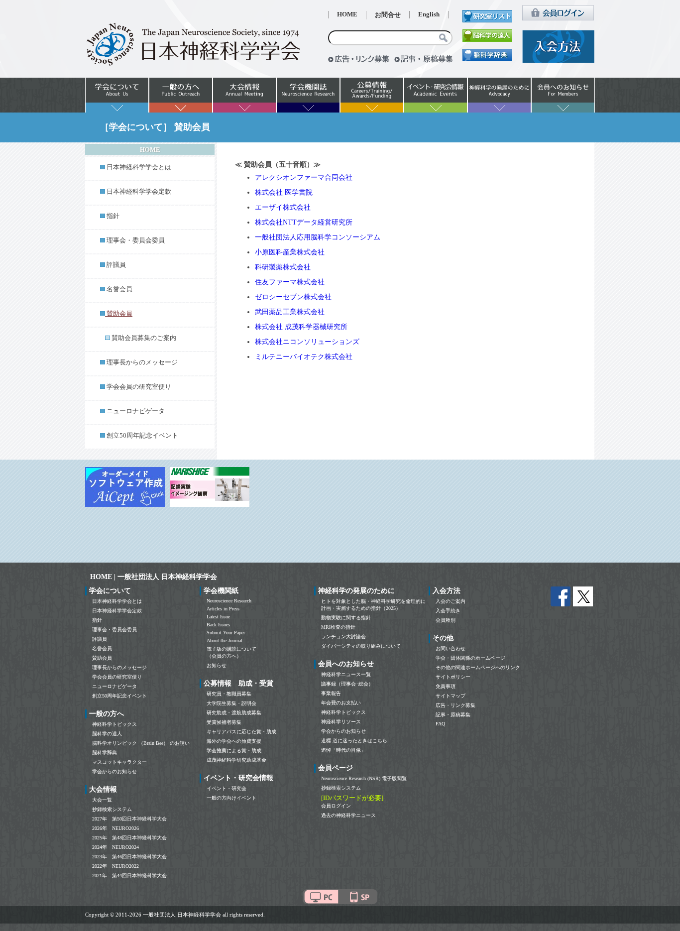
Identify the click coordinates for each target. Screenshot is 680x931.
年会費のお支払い (341, 702)
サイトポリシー (453, 677)
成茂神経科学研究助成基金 (236, 760)
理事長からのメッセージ (142, 362)
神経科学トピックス (114, 724)
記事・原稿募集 (453, 714)
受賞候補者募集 (224, 722)
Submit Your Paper (226, 632)
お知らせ (217, 665)
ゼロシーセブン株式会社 (293, 297)
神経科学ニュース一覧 (346, 674)
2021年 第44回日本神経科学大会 (129, 875)
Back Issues (218, 624)
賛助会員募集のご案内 (144, 338)
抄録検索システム (112, 809)
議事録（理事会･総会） (347, 684)
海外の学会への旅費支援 (234, 741)
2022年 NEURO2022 (115, 866)
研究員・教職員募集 (229, 694)
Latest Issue (218, 616)
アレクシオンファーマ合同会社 (303, 177)
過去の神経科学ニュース (348, 815)
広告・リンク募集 (455, 705)
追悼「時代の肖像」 (343, 750)
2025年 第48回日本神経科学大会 (129, 837)
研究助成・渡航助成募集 (234, 712)
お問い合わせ (450, 648)
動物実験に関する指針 (346, 617)
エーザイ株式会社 (283, 207)
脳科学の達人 (107, 733)
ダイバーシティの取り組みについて (361, 646)
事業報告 (331, 693)
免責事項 (445, 686)
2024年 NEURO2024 (115, 847)
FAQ (440, 723)
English (429, 14)
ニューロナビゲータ (136, 411)
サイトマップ (450, 695)
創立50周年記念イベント (142, 435)
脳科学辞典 (104, 752)
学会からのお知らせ (114, 771)
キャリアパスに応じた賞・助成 (241, 731)
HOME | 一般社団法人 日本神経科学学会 (153, 577)
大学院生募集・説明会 (231, 703)
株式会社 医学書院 (284, 192)
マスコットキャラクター (119, 762)
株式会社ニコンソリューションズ (307, 342)
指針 (113, 216)
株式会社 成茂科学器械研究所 (301, 327)
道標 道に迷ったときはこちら (354, 740)
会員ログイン (336, 806)
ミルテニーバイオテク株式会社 (303, 356)
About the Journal (224, 640)
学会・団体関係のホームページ (470, 658)
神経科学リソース (341, 721)
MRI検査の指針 (338, 627)
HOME (347, 14)
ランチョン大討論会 (343, 636)
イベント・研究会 (226, 788)
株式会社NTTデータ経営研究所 (303, 222)
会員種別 (445, 620)
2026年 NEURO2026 (115, 828)
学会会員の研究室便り (139, 386)
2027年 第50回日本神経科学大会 (129, 818)
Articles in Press (223, 608)
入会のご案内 (450, 601)
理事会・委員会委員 (136, 240)
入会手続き (448, 610)
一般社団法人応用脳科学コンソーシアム (317, 237)
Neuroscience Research (229, 600)
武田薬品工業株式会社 (290, 312)
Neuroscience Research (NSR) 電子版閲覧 (364, 778)
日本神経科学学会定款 (139, 191)
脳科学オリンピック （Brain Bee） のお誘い (141, 743)
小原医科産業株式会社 (290, 252)
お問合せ (388, 14)
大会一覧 (102, 800)
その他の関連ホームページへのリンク (478, 667)
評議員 (116, 264)
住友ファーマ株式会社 (290, 282)
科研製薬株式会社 (283, 267)
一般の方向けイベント (231, 798)
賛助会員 (102, 658)
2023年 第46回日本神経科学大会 (129, 856)
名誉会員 (119, 289)
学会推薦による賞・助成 (234, 750)
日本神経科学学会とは (139, 167)
